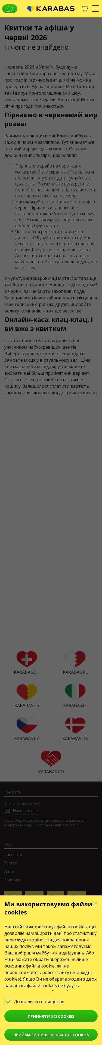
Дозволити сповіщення (39, 1001)
